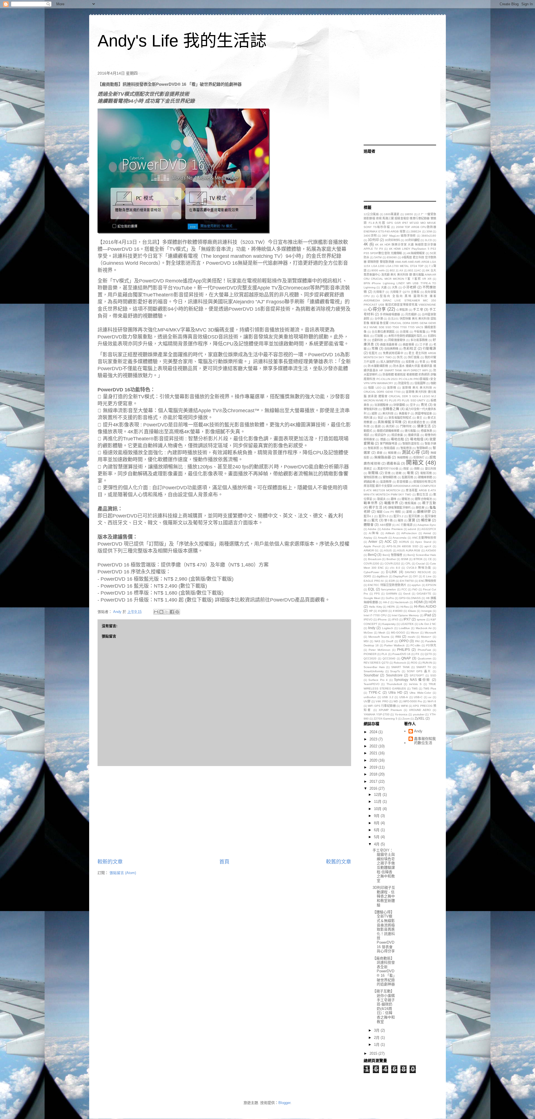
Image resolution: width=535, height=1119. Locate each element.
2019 (373, 767)
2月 (377, 1037)
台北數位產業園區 (383, 331)
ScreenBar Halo (374, 667)
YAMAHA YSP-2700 (377, 714)
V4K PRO (382, 701)
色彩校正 (410, 348)
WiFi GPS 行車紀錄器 (382, 705)
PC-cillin (415, 645)
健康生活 (424, 426)
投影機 (410, 361)
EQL (371, 589)
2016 (373, 788)
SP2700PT (417, 675)
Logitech (387, 628)
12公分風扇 (371, 214)
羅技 (400, 520)
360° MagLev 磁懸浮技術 (399, 235)
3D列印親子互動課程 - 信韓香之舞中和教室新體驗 (384, 896)
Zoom (406, 718)
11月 (378, 801)
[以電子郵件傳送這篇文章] (156, 612)
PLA (384, 654)
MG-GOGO (398, 632)
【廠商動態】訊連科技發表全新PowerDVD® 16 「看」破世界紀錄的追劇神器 (384, 971)
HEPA (391, 606)
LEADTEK (407, 623)
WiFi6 (404, 705)
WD (395, 701)
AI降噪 (374, 533)
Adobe (372, 529)
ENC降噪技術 (427, 580)
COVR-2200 (371, 563)
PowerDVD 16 (401, 654)
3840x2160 (428, 235)
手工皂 (418, 309)
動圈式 (368, 430)
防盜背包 (403, 383)
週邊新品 (393, 463)
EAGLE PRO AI (374, 580)
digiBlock (382, 576)
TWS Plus (429, 688)
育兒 (424, 404)
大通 (384, 287)
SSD (433, 675)
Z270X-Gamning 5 (385, 718)
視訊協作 (380, 434)
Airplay (368, 537)
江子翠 (423, 344)
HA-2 (386, 602)
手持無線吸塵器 (390, 314)
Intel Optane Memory (405, 615)
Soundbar (371, 675)
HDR (432, 602)
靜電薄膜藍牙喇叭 (399, 507)
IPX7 (407, 619)
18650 (409, 214)
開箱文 (415, 462)
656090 (392, 257)
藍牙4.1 (368, 516)
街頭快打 (418, 457)
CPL (408, 563)
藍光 (374, 520)
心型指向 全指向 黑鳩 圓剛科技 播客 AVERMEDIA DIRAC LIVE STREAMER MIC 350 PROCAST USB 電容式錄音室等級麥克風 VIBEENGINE (400, 300)
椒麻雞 (392, 452)
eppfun (416, 585)
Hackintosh (402, 602)
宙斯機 (391, 387)
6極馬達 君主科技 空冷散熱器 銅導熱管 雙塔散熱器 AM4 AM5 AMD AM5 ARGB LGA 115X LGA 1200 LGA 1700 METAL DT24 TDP (400, 262)
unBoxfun (370, 697)
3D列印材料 (392, 240)
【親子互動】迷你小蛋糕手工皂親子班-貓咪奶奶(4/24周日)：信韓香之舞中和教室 (384, 1006)
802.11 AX (396, 270)
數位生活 (422, 494)
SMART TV (423, 667)
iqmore (421, 619)
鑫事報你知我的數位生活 (425, 741)
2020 (373, 760)
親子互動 (429, 503)
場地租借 (416, 439)
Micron (415, 632)
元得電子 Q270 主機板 (405, 291)
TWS (415, 688)
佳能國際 (419, 383)
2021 (373, 753)
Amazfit (382, 537)
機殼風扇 (411, 503)
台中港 (378, 318)
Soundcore (394, 675)
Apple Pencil (372, 546)
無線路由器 (382, 457)
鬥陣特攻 (406, 426)
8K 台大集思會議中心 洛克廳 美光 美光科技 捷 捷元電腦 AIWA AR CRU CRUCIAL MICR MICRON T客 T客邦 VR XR (400, 275)
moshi (411, 636)
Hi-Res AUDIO (425, 606)
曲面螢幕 (408, 344)
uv (429, 697)
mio (398, 636)
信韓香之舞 (391, 409)
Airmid (427, 533)
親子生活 (375, 507)
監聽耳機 (407, 477)
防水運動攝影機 (378, 365)
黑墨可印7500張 (387, 468)
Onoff (389, 641)
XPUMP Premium (390, 709)
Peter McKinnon (379, 649)
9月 (377, 816)
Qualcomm (424, 658)
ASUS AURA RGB (408, 550)
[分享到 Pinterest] (177, 612)
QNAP (406, 658)
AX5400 (430, 550)
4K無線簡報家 (416, 253)
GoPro (390, 598)
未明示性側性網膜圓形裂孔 (405, 335)
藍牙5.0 (383, 516)
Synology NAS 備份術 (412, 679)
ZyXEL (420, 718)
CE (430, 559)
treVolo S (415, 684)
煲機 (387, 473)
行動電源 (429, 348)
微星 (406, 468)
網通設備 (369, 481)
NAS (377, 641)
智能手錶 (430, 443)
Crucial (420, 563)
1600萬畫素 (392, 214)
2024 (373, 732)
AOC (388, 541)
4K (366, 244)
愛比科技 (430, 468)
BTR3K (418, 559)
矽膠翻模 (399, 404)
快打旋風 (413, 357)
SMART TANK (400, 667)
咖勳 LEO (374, 387)
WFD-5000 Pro (412, 701)
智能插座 (389, 448)
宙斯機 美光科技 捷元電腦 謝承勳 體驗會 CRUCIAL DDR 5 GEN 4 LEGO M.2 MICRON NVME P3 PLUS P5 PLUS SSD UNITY (400, 396)
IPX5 (395, 619)
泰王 (419, 417)
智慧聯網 (422, 448)
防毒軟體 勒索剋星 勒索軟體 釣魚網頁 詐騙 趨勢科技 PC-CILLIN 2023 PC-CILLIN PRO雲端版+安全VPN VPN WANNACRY (400, 379)
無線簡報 (402, 457)
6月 (377, 830)
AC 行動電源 (404, 524)
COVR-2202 (392, 563)
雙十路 (388, 520)
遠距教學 (385, 481)
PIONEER (370, 654)
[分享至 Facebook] (172, 612)
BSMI (404, 559)
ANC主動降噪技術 (424, 537)
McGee (368, 632)
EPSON (431, 585)
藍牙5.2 (398, 516)
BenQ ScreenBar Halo (421, 554)
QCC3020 (370, 658)
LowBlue (404, 628)
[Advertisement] (224, 812)
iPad (427, 615)
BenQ (372, 554)
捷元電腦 (410, 430)
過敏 (399, 473)
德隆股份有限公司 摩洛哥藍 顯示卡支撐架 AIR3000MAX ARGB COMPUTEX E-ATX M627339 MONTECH (400, 486)
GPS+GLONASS (410, 598)
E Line (427, 576)
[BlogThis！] (161, 612)
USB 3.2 (387, 697)
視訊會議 (397, 434)
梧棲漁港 (426, 430)
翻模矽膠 (424, 511)
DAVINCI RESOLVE (418, 572)
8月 (377, 823)
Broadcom (374, 559)
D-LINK (391, 572)
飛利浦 (368, 417)
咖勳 (433, 383)
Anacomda (400, 537)
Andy (418, 731)
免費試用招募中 (393, 353)
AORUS (404, 541)
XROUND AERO (420, 709)
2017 (373, 781)
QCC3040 (389, 658)
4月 (377, 844)
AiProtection (409, 533)
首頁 (224, 862)
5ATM (377, 257)
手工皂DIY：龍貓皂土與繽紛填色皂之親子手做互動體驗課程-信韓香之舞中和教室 (384, 865)
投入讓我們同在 (390, 361)
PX (417, 654)
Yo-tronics (401, 714)
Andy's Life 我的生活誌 (182, 40)
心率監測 (402, 309)
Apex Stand (423, 541)
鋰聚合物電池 (423, 498)
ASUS (388, 550)
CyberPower (371, 572)
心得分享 (377, 309)
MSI (366, 641)
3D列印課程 (412, 240)
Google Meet (372, 598)
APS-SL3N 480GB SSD (402, 546)
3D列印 (373, 240)
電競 (410, 473)
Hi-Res (404, 606)
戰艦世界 (391, 503)
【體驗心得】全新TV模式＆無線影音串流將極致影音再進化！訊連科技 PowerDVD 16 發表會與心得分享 (384, 931)
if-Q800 (383, 610)
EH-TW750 (407, 580)
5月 (377, 837)
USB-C (418, 697)
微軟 (417, 468)
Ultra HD (395, 692)
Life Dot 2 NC (427, 623)
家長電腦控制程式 (400, 417)
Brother (391, 559)
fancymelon (388, 589)
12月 (378, 794)
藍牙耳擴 (414, 516)
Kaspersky (389, 623)
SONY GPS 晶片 (419, 671)
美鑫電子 (404, 413)
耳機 (374, 348)
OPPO (403, 641)
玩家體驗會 (381, 404)
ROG (414, 662)
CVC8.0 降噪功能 (419, 567)
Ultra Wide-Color (420, 692)
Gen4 (406, 593)
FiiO (414, 589)
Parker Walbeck (394, 645)
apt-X (427, 546)
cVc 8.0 (395, 567)
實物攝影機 (390, 477)
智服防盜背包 (411, 443)
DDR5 (367, 576)
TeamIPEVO (372, 684)
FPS (377, 593)
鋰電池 (406, 498)
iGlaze (412, 610)
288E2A (415, 231)
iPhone (382, 619)
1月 (377, 1044)
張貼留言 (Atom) (123, 873)
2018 (373, 774)
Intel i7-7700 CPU (375, 615)
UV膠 (367, 701)
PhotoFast (424, 649)
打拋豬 (378, 335)
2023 (373, 739)
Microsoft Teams (379, 636)
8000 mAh (378, 270)
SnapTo (395, 671)
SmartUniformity (374, 671)
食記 (380, 417)
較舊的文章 (338, 862)
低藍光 (373, 353)
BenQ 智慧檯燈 (392, 554)
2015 (373, 1053)
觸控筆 (426, 520)
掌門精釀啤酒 (388, 443)
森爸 (380, 452)
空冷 (412, 404)
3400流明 (370, 235)
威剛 (374, 413)
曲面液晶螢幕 (388, 344)
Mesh (381, 632)
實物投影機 (371, 477)
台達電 (404, 331)
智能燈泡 (406, 448)
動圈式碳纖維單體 (388, 430)
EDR (392, 580)
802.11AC (414, 270)
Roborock (400, 662)
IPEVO (368, 619)
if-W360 (398, 610)
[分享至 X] (166, 612)
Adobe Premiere (392, 529)
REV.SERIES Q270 (376, 662)
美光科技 (387, 413)
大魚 (395, 287)
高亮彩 (390, 426)
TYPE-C (375, 692)
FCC (404, 589)
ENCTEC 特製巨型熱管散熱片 (387, 585)
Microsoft (430, 632)
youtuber (418, 714)
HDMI (418, 602)
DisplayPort (400, 576)
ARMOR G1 (371, 550)
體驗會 (369, 524)
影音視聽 (402, 481)
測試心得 (411, 452)
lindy (371, 628)
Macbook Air (424, 628)
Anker (372, 541)
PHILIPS (403, 649)
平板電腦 (419, 331)
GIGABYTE (424, 593)
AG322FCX (428, 529)
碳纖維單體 (425, 477)
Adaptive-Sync (426, 524)
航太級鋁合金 (416, 422)
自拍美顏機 (391, 348)
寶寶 (411, 520)
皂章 (422, 361)
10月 (378, 809)
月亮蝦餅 (411, 314)
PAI (417, 641)
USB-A (403, 697)
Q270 (428, 654)
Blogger (284, 1103)
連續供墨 (413, 434)
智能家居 (373, 448)
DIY (415, 576)
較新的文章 (110, 862)
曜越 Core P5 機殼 (389, 511)
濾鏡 (409, 511)
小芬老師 (409, 287)
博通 (383, 439)
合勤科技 (377, 340)
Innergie (426, 610)
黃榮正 (368, 468)
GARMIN (391, 593)
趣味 (393, 498)
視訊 (366, 434)
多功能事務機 (418, 340)
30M (429, 231)
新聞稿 (373, 473)
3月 (377, 1030)
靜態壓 (420, 507)
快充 (400, 357)
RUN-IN (427, 662)
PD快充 (431, 645)
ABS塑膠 (385, 524)
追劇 (378, 426)
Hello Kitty (375, 606)
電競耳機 (426, 473)
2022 (373, 746)
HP (371, 610)
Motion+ (426, 636)
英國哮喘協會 (423, 413)
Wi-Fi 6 (431, 701)
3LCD (428, 240)
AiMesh (390, 533)
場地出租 (397, 439)
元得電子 (379, 291)
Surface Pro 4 (378, 679)
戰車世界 (371, 503)
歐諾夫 (381, 498)
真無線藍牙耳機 (390, 422)
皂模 (433, 361)
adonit (412, 529)
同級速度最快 (396, 340)
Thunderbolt (394, 684)
